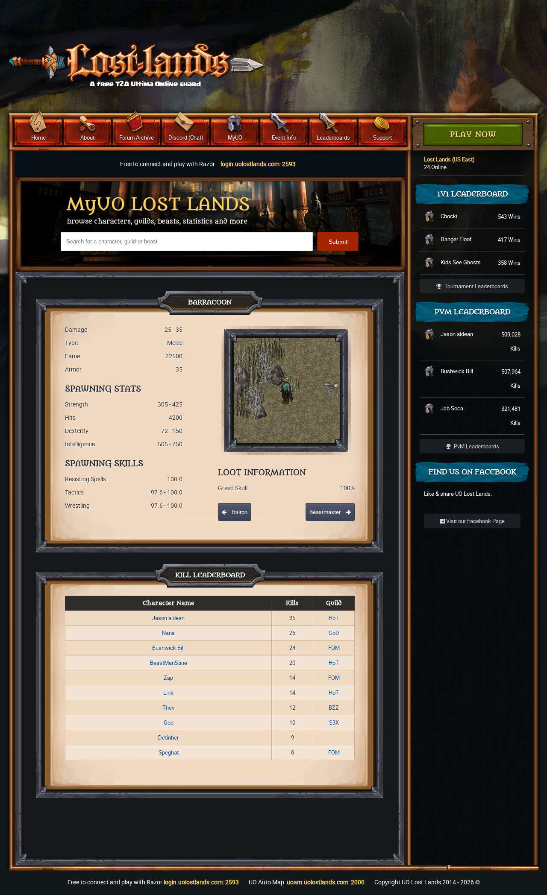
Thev (168, 707)
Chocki (449, 216)
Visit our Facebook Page (475, 521)
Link (168, 692)
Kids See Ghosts (461, 262)
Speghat (169, 752)
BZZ (334, 707)
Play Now (473, 134)
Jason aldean (168, 618)
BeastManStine (168, 663)
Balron (239, 512)
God (169, 722)
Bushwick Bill (168, 648)
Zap (168, 677)
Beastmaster (325, 512)
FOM (334, 648)
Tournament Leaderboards (475, 286)
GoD (334, 633)
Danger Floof (456, 239)
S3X (334, 722)
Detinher (168, 737)
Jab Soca (452, 408)
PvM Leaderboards (476, 446)
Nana (168, 633)
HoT (334, 618)
